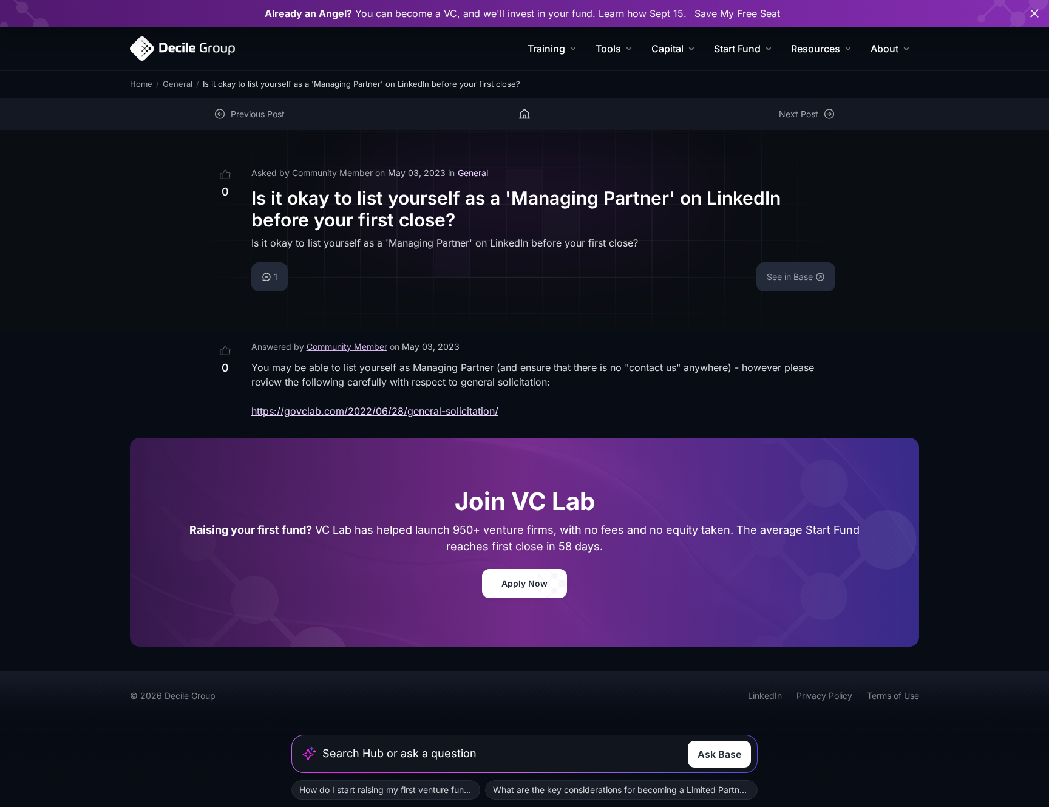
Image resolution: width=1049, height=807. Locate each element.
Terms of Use (893, 695)
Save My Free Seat (737, 13)
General (177, 84)
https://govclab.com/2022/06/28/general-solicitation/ (374, 411)
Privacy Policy (824, 695)
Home (141, 84)
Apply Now (524, 583)
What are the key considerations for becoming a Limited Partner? (622, 790)
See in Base (790, 276)
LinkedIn (765, 695)
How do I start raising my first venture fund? (386, 790)
